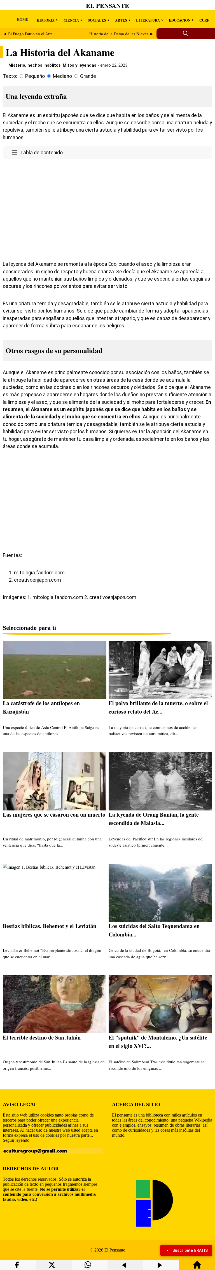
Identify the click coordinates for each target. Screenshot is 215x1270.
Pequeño (35, 76)
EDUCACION (179, 20)
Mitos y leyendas (79, 65)
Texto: (10, 76)
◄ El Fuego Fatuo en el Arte (28, 34)
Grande (88, 76)
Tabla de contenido (41, 152)
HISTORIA (46, 20)
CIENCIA (71, 20)
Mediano (62, 76)
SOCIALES (97, 20)
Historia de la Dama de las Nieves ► (121, 34)
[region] (107, 208)
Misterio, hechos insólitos (34, 65)
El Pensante (107, 5)
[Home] (197, 1267)
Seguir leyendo (16, 1140)
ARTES (121, 20)
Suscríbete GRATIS (190, 1250)
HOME (22, 19)
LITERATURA (148, 20)
